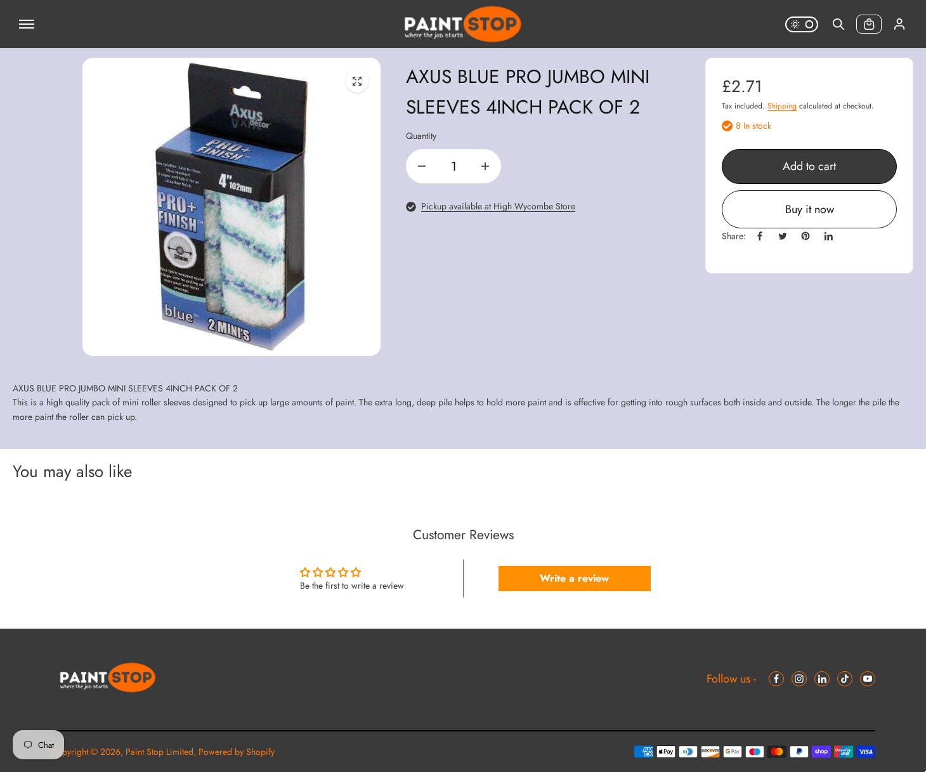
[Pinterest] (805, 236)
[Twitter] (782, 236)
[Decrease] (422, 166)
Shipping (782, 106)
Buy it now (809, 209)
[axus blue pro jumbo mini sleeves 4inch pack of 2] (357, 81)
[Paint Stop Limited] (463, 24)
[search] (838, 24)
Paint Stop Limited (159, 751)
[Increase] (485, 166)
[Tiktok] (844, 678)
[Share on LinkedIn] (828, 236)
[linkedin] (822, 678)
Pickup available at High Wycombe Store (498, 206)
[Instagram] (799, 678)
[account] (899, 24)
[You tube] (867, 678)
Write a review (574, 578)
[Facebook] (759, 236)
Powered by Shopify (237, 751)
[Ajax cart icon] (869, 24)
